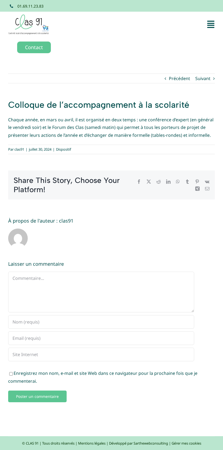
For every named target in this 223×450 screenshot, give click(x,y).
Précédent (179, 78)
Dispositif (63, 149)
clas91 (19, 149)
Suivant (202, 78)
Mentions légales (92, 443)
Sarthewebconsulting (151, 443)
